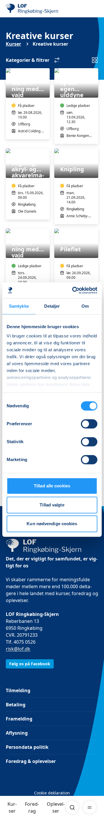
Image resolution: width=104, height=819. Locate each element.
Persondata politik (27, 747)
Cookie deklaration (52, 793)
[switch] (89, 423)
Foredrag (32, 807)
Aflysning (17, 733)
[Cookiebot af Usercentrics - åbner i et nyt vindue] (73, 290)
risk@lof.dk (18, 649)
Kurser (12, 807)
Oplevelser (56, 807)
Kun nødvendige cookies (52, 523)
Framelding (19, 719)
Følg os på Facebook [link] (29, 663)
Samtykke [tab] (19, 306)
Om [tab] (85, 306)
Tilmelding (18, 690)
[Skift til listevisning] (94, 60)
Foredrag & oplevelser (31, 761)
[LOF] (35, 8)
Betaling (15, 704)
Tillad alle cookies (52, 485)
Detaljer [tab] (52, 306)
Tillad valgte (52, 504)
